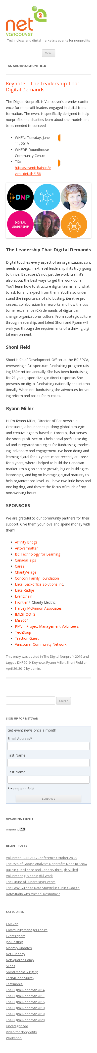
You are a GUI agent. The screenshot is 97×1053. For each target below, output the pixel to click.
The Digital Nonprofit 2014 (25, 990)
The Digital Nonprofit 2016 (25, 1002)
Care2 (19, 566)
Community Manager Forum (27, 930)
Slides (10, 966)
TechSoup (23, 632)
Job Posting (14, 942)
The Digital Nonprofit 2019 (63, 656)
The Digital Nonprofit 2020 (25, 1020)
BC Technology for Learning (37, 554)
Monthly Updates (19, 948)
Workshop (14, 1038)
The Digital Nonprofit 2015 (25, 996)
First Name (16, 755)
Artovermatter (26, 548)
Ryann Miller (55, 662)
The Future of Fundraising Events (30, 882)
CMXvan (12, 924)
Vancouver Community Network (40, 644)
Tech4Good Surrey (20, 978)
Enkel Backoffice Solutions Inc (39, 584)
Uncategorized (17, 1026)
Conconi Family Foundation (37, 578)
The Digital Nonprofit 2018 (25, 1008)
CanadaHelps (25, 560)
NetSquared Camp (20, 960)
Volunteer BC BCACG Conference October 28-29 (41, 857)
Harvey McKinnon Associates (38, 608)
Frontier (21, 602)
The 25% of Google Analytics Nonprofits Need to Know (46, 863)
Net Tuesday (15, 954)
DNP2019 (24, 662)
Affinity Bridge (26, 542)
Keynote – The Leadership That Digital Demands (42, 86)
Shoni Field (74, 662)
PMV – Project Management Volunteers (47, 626)
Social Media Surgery (22, 972)
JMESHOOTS (25, 614)
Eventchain (23, 596)
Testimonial (14, 984)
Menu (48, 53)
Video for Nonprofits (21, 1032)
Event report (15, 936)
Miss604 (21, 620)
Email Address (19, 738)
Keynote (38, 662)
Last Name (16, 772)
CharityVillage (25, 572)
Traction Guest (27, 638)
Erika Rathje (24, 590)
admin (35, 668)
